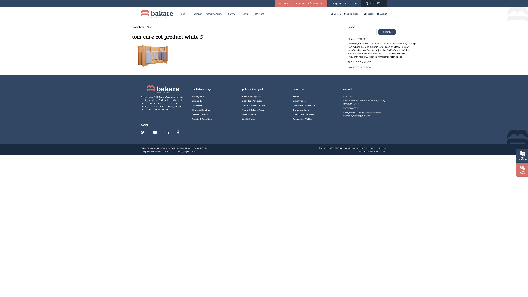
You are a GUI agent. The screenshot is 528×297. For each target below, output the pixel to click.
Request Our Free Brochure (345, 3)
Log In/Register (354, 13)
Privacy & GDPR (249, 114)
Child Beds (197, 100)
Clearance (197, 14)
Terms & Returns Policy (253, 109)
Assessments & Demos (304, 105)
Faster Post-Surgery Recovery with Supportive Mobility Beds (377, 53)
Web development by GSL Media (373, 151)
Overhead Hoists (200, 114)
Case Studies (299, 100)
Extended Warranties (252, 100)
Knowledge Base (301, 109)
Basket (371, 13)
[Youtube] (155, 132)
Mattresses (197, 105)
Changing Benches (201, 109)
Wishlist (383, 13)
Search (351, 27)
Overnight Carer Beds (202, 119)
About (245, 14)
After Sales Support (251, 96)
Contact (259, 14)
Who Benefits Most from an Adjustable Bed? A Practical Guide (378, 50)
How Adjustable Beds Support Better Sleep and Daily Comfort (378, 47)
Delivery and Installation (253, 105)
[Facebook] (178, 132)
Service (232, 14)
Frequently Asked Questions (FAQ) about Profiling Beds (375, 56)
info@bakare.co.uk (352, 124)
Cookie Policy (248, 119)
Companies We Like (302, 119)
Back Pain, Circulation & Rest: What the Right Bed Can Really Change (382, 43)
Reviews (297, 96)
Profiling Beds (198, 96)
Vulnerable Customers (303, 114)
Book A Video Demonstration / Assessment (302, 3)
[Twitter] (143, 132)
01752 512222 (375, 3)
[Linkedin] (167, 132)
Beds (182, 14)
